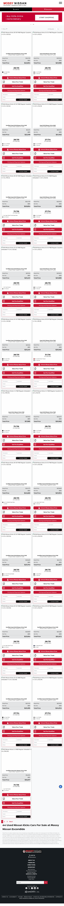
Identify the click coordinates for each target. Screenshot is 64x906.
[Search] (46, 885)
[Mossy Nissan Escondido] (15, 4)
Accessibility (13, 899)
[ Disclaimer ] (58, 23)
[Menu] (60, 3)
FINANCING (31, 865)
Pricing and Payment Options (16, 93)
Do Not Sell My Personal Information (43, 899)
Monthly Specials (31, 875)
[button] (60, 786)
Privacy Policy (28, 899)
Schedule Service (31, 878)
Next (11, 824)
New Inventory (31, 872)
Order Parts (31, 881)
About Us (31, 863)
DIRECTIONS (31, 867)
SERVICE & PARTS (31, 876)
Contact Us (5, 899)
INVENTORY (31, 870)
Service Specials (31, 880)
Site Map (20, 899)
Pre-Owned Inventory (31, 873)
